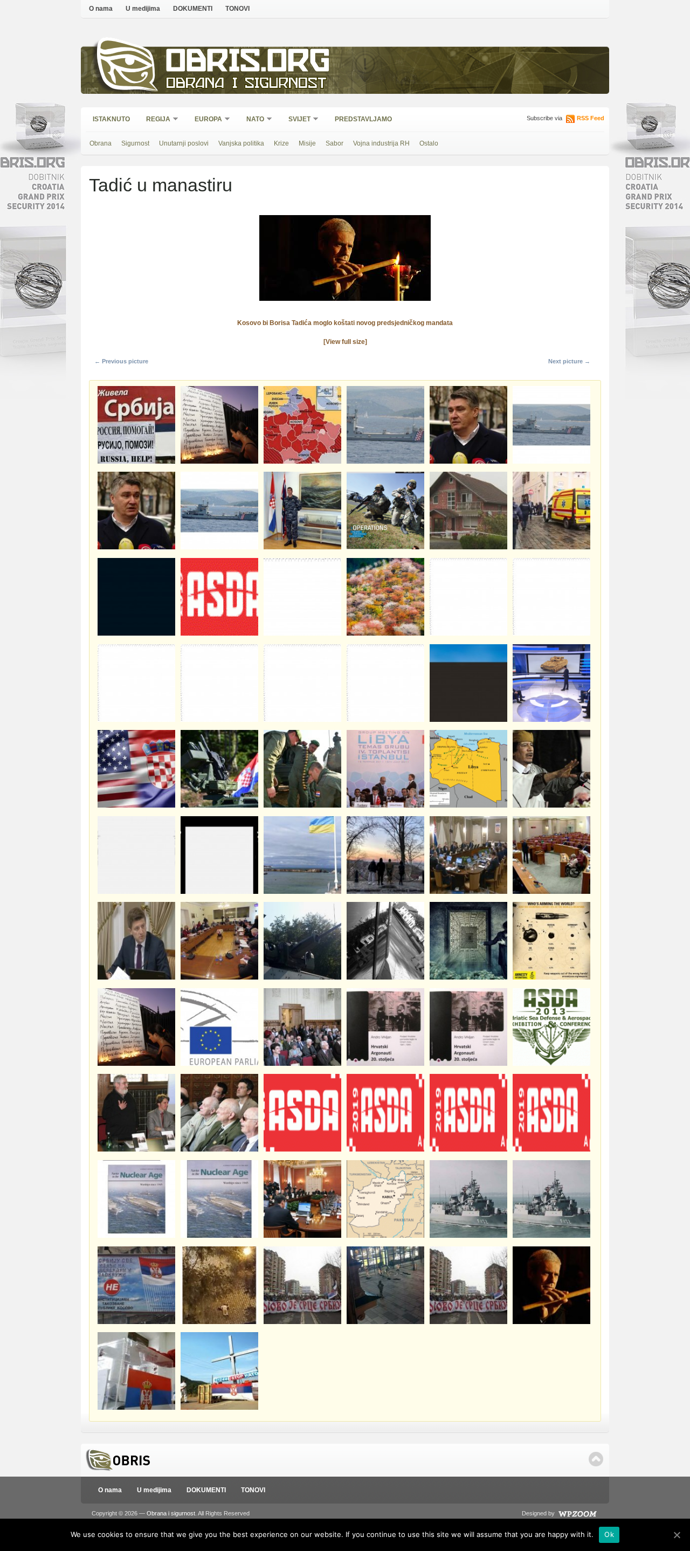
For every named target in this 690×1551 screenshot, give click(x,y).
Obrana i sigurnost (246, 84)
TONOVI (237, 8)
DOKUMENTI (192, 8)
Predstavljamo (363, 119)
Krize (281, 143)
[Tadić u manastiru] (345, 304)
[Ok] (676, 1534)
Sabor (334, 143)
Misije (307, 143)
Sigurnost (135, 143)
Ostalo (428, 143)
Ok (609, 1534)
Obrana (100, 143)
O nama (101, 8)
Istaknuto (111, 119)
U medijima (143, 8)
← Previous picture (121, 361)
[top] (596, 1459)
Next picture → (569, 361)
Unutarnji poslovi (184, 143)
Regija (154, 120)
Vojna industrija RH (381, 143)
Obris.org (248, 63)
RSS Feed (590, 118)
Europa (205, 120)
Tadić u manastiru (160, 185)
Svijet (295, 120)
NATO (251, 120)
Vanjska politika (241, 143)
